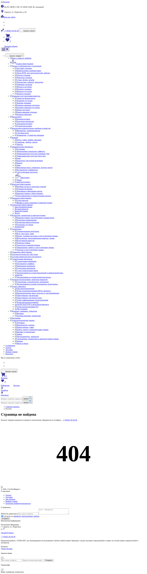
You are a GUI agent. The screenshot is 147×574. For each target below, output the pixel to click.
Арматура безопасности (26, 98)
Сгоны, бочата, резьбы (25, 80)
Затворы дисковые (24, 103)
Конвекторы (19, 227)
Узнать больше (6, 549)
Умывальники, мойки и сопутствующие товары (35, 247)
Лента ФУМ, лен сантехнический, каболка (33, 73)
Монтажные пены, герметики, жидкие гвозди (34, 168)
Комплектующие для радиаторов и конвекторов (35, 218)
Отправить (49, 560)
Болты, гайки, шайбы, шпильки (29, 140)
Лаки (19, 165)
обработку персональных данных (26, 516)
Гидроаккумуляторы (24, 189)
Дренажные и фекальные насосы (29, 191)
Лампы (19, 334)
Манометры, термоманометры (28, 131)
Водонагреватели (21, 209)
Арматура (18, 275)
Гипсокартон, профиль (25, 264)
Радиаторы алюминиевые (27, 220)
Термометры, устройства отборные (30, 135)
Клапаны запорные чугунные (28, 108)
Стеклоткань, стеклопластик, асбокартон (33, 282)
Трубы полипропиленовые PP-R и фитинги (34, 291)
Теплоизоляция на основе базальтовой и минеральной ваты (40, 273)
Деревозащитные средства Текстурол (31, 156)
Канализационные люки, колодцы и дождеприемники (38, 293)
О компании (10, 346)
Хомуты (20, 144)
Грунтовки (21, 149)
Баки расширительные (23, 207)
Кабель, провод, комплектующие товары (32, 330)
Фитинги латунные (24, 87)
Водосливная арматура (25, 241)
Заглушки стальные (24, 68)
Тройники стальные (24, 84)
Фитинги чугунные (24, 91)
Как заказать (10, 499)
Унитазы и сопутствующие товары (30, 250)
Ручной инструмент (24, 126)
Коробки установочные (26, 332)
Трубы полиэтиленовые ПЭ (27, 307)
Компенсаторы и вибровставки (29, 71)
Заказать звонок (29, 31)
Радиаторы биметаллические (28, 222)
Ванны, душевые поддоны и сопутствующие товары (37, 236)
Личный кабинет (11, 46)
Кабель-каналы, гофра (25, 327)
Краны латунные (23, 110)
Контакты (9, 354)
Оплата (8, 348)
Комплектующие (21, 211)
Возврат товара (11, 352)
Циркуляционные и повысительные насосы (34, 196)
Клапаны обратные (24, 114)
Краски (19, 163)
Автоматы (21, 323)
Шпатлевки (25, 178)
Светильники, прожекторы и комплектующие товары (38, 339)
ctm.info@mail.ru (7, 533)
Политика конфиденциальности (18, 503)
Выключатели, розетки (25, 325)
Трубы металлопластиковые (27, 302)
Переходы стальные (24, 78)
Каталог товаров (16, 56)
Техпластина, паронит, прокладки (30, 82)
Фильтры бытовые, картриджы (29, 316)
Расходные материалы (25, 121)
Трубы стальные (21, 309)
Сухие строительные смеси (27, 271)
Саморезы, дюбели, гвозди (27, 142)
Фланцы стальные (24, 94)
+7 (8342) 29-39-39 (11, 31)
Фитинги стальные (24, 89)
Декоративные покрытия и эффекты (31, 151)
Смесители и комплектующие (28, 245)
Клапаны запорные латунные (28, 105)
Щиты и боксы (22, 343)
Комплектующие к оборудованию (30, 193)
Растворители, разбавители (27, 170)
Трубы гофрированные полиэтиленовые (32, 300)
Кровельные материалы (26, 266)
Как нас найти (9, 17)
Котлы (17, 213)
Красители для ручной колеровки (30, 161)
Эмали (19, 180)
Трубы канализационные (24, 289)
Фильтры (20, 313)
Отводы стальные (23, 75)
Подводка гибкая (23, 243)
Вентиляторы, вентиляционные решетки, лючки (36, 238)
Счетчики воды (23, 133)
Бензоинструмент (23, 119)
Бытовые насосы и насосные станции (31, 187)
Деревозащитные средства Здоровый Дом (33, 154)
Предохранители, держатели (28, 337)
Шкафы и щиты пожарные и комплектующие (34, 203)
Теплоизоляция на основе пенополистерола (34, 277)
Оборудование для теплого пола (29, 298)
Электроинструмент (24, 124)
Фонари (20, 341)
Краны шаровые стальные (27, 112)
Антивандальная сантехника (28, 231)
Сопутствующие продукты (27, 172)
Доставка (9, 350)
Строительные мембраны (26, 261)
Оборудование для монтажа (27, 295)
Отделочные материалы (26, 268)
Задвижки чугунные (25, 101)
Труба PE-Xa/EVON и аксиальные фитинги (32, 304)
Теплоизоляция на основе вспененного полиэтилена (37, 284)
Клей (19, 158)
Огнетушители (22, 200)
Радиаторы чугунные (25, 225)
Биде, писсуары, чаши (25, 234)
